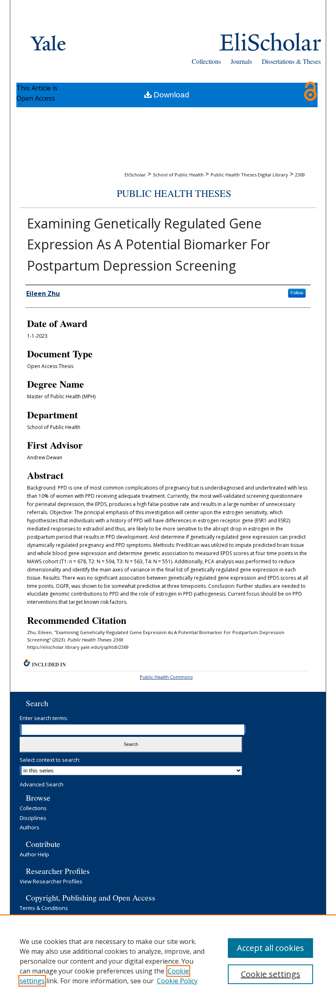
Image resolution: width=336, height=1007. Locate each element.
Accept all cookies (270, 947)
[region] (168, 960)
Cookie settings (270, 974)
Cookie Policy (177, 980)
